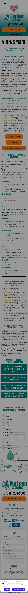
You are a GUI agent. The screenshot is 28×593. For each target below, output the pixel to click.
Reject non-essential (18, 589)
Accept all (7, 589)
